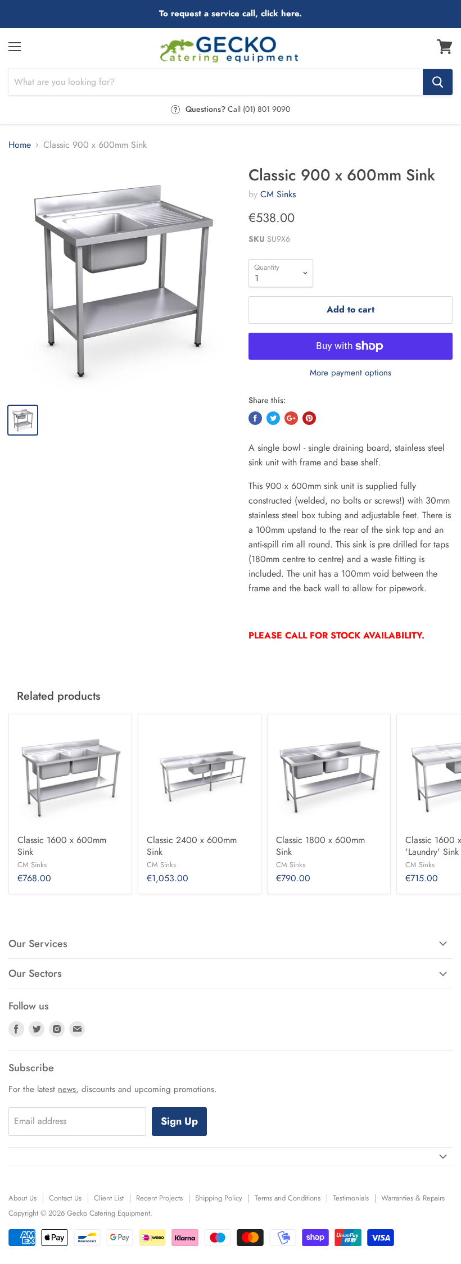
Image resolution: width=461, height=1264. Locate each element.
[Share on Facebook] (255, 418)
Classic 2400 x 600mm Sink (192, 845)
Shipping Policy (218, 1198)
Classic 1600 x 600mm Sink (61, 845)
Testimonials (351, 1198)
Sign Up (179, 1121)
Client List (109, 1198)
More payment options (350, 373)
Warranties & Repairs (413, 1198)
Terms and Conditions (287, 1198)
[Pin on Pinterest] (309, 418)
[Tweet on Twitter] (273, 418)
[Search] (438, 82)
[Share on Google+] (291, 418)
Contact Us (65, 1198)
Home (19, 145)
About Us (22, 1198)
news (67, 1089)
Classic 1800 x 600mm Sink (320, 845)
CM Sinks (278, 194)
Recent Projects (159, 1198)
